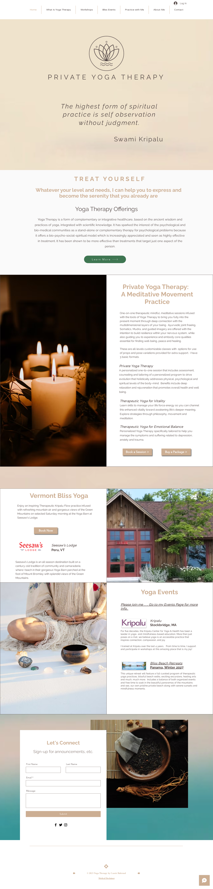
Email (29, 777)
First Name (32, 764)
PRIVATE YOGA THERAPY (106, 77)
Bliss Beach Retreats (167, 665)
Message (30, 791)
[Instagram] (66, 825)
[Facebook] (56, 825)
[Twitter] (61, 825)
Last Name (71, 764)
